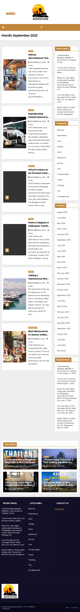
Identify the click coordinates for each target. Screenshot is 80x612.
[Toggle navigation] (41, 27)
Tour (59, 169)
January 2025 (62, 279)
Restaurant (33, 327)
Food (59, 141)
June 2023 (61, 345)
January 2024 (63, 317)
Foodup (31, 606)
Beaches (31, 166)
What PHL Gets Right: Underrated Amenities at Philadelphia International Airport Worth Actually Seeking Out (12, 530)
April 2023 (61, 351)
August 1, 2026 (51, 466)
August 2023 (62, 334)
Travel (31, 110)
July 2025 (61, 245)
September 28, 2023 (38, 121)
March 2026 (62, 229)
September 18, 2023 (38, 283)
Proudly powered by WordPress (12, 606)
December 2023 (63, 323)
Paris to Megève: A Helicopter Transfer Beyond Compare (39, 226)
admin (24, 466)
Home (67, 607)
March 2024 (62, 306)
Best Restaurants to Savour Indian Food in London (38, 334)
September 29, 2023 (38, 62)
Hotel (31, 51)
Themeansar (6, 608)
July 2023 (61, 340)
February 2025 (63, 273)
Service (60, 163)
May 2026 (61, 223)
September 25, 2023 (38, 230)
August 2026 (62, 212)
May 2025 (61, 256)
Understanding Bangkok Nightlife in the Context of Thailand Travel (20, 462)
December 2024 (63, 284)
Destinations (62, 135)
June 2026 (61, 218)
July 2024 (61, 301)
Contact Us (74, 607)
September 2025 (64, 240)
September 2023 (64, 328)
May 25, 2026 (50, 489)
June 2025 (61, 251)
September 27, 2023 (38, 177)
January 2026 (62, 234)
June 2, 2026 (12, 489)
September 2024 (64, 295)
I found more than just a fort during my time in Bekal (66, 70)
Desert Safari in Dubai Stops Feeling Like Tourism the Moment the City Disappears (13, 552)
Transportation (63, 174)
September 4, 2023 (37, 339)
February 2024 (63, 312)
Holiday (60, 147)
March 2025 (62, 268)
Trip (58, 191)
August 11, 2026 (13, 466)
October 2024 (62, 290)
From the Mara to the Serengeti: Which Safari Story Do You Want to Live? (13, 542)
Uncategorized (63, 196)
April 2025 (61, 262)
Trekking (60, 185)
